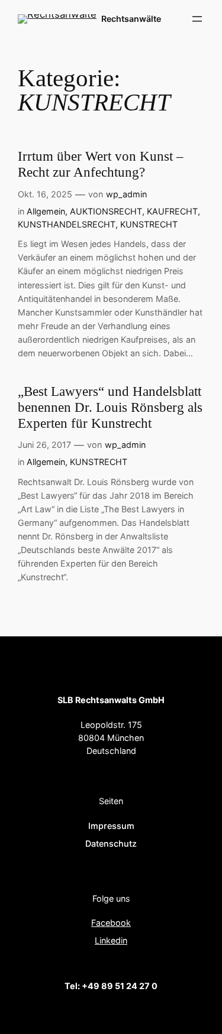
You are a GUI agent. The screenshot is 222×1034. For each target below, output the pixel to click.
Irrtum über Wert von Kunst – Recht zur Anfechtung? (101, 164)
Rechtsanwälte (131, 19)
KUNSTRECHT (149, 224)
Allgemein (46, 211)
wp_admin (126, 194)
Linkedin (111, 940)
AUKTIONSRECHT (106, 211)
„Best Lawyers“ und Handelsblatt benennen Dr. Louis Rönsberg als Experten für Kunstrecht (110, 407)
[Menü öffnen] (197, 19)
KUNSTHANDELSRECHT (66, 224)
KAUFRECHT (172, 211)
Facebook (111, 923)
